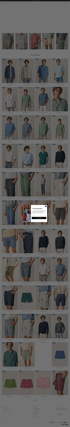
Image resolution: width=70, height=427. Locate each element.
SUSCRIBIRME (39, 217)
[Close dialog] (46, 206)
